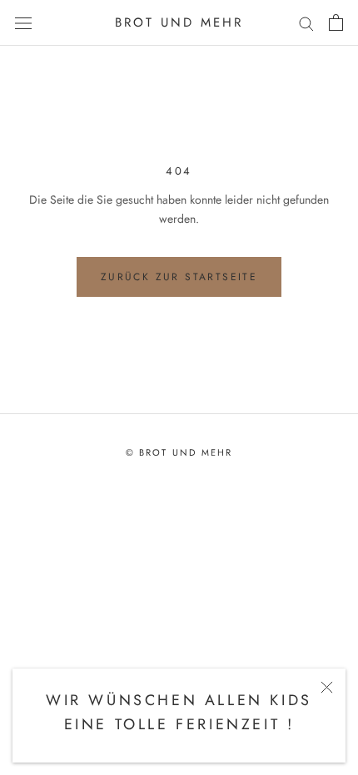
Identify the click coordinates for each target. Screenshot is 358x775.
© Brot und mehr (179, 452)
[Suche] (306, 23)
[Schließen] (327, 687)
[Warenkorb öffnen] (336, 22)
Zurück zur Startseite (179, 276)
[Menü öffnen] (23, 22)
